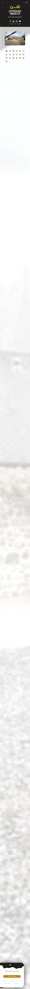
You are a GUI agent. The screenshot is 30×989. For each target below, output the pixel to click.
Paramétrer (16, 983)
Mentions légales (7, 983)
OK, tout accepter (12, 976)
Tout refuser (12, 980)
